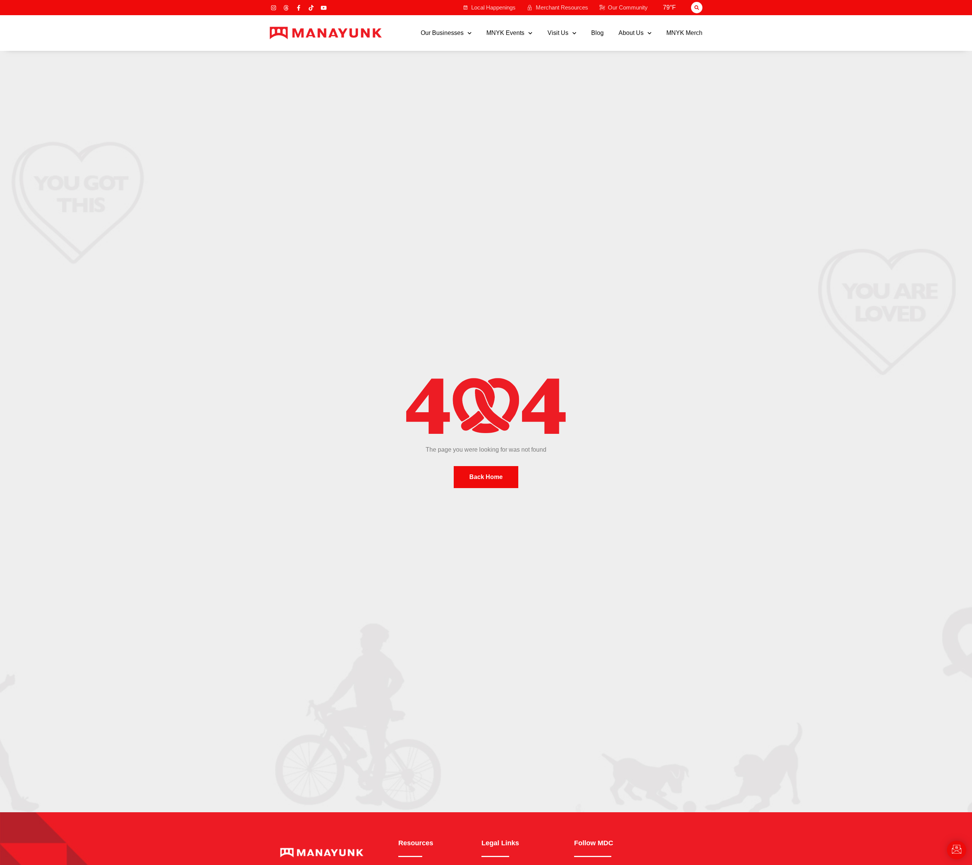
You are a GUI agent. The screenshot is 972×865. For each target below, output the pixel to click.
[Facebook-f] (298, 8)
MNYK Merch (684, 33)
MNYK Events (505, 33)
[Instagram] (273, 8)
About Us (631, 33)
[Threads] (286, 8)
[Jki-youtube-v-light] (324, 8)
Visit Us (558, 33)
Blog (597, 33)
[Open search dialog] (696, 7)
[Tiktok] (311, 8)
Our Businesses (442, 33)
